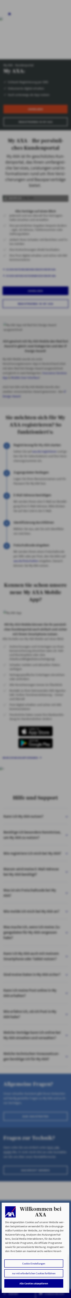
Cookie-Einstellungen (33, 1263)
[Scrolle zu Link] (10, 1211)
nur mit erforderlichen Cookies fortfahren (33, 1273)
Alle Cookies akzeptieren (33, 1283)
